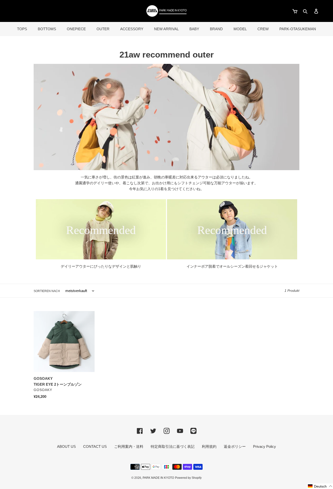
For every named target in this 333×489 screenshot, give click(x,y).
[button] (320, 486)
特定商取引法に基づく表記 (173, 446)
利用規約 (209, 446)
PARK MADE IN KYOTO (158, 477)
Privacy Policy (264, 446)
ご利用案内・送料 (128, 446)
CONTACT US (95, 446)
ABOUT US (66, 446)
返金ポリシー (235, 446)
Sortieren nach (47, 291)
